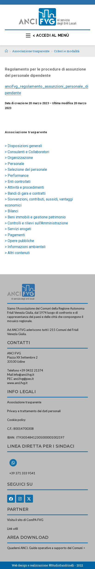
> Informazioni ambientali (25, 247)
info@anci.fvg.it (24, 374)
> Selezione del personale (26, 169)
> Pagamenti (15, 235)
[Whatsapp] (13, 462)
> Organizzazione (19, 157)
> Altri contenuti (17, 253)
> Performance (17, 175)
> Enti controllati (17, 181)
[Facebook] (11, 499)
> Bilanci (11, 211)
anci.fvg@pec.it (23, 379)
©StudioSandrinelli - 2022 (66, 565)
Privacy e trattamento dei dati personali (34, 411)
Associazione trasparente (24, 402)
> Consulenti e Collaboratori (27, 152)
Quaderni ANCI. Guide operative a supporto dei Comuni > (46, 548)
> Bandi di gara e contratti (25, 193)
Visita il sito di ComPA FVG (25, 520)
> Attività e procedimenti (24, 187)
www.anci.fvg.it (17, 383)
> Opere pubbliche (19, 241)
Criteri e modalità (66, 51)
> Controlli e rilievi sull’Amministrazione (36, 223)
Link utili (12, 528)
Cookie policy (16, 420)
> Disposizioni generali (23, 146)
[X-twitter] (29, 499)
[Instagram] (20, 499)
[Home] (6, 51)
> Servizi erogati (18, 229)
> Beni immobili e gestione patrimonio (35, 217)
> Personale (14, 164)
